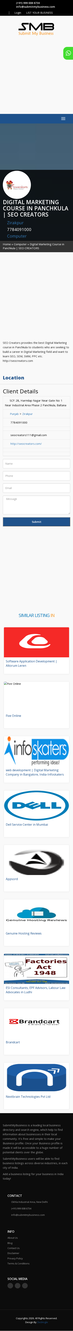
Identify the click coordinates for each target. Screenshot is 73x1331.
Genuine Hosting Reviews (24, 933)
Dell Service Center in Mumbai (27, 824)
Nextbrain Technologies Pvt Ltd (28, 1097)
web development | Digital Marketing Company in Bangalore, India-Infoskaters (35, 772)
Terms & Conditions (18, 1263)
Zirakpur (15, 222)
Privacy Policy (15, 1258)
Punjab (14, 414)
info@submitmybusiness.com (35, 6)
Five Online (13, 716)
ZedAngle (42, 1322)
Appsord (12, 879)
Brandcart (13, 1042)
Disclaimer (13, 1253)
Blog (9, 1243)
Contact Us (13, 1248)
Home (7, 244)
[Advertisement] (36, 73)
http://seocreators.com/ (26, 443)
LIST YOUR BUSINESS (39, 12)
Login (17, 12)
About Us (12, 1237)
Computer (17, 236)
